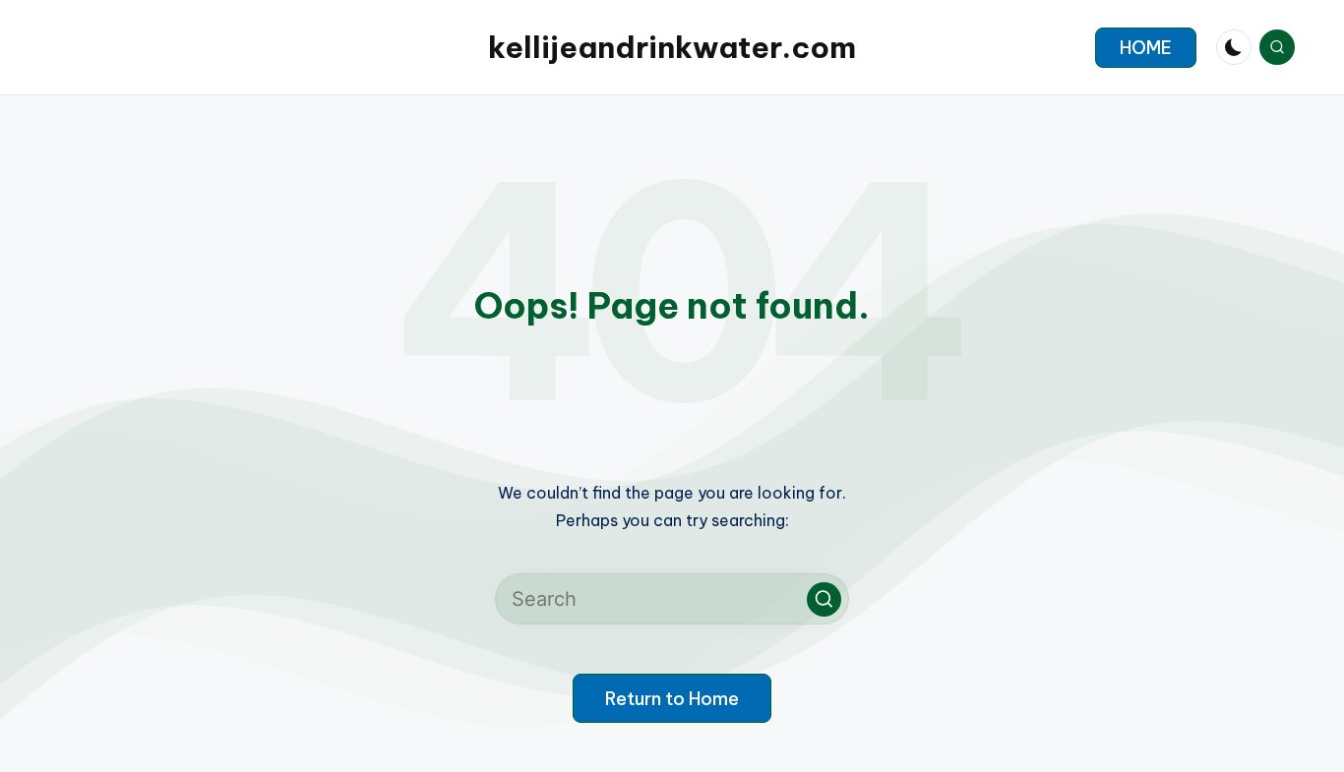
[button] (1145, 48)
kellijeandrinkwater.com (672, 47)
